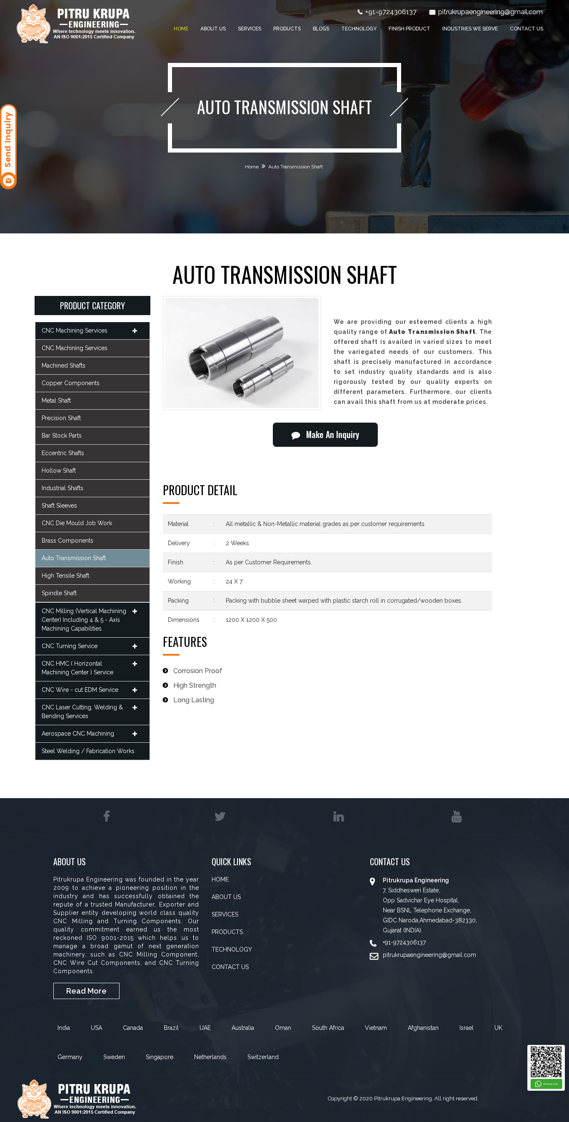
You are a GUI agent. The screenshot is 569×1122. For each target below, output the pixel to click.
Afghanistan (423, 1027)
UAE (205, 1027)
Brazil (171, 1027)
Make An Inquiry (332, 434)
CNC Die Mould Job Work (77, 523)
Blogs (321, 29)
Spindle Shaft (59, 593)
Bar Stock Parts (62, 435)
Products (287, 29)
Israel (466, 1027)
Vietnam (376, 1027)
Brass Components (67, 540)
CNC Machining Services (74, 330)
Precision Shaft (61, 418)
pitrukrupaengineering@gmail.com (490, 12)
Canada (133, 1027)
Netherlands (210, 1057)
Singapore (159, 1057)
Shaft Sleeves (59, 505)
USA (96, 1027)
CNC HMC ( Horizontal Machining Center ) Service (77, 668)
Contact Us (526, 29)
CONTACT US (230, 967)
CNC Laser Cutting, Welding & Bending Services (82, 711)
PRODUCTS (227, 932)
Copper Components (71, 383)
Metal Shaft (56, 400)
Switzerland (263, 1057)
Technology (359, 29)
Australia (243, 1027)
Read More (86, 991)
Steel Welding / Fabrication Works (88, 751)
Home (181, 29)
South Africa (328, 1027)
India (63, 1027)
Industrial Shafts (62, 488)
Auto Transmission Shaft (74, 558)
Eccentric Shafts (63, 453)
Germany (69, 1057)
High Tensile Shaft (65, 575)
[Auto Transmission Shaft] (242, 353)
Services (249, 29)
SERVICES (225, 914)
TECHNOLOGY (232, 949)
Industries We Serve (470, 29)
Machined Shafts (63, 365)
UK (498, 1027)
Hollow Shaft (59, 470)
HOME (220, 879)
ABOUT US (226, 897)
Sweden (114, 1057)
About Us (213, 29)
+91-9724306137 (391, 12)
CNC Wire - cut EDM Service (80, 689)
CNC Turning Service (69, 646)
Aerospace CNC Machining (78, 733)
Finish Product (409, 29)
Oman (283, 1027)
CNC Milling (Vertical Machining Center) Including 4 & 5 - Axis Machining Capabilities (84, 620)
